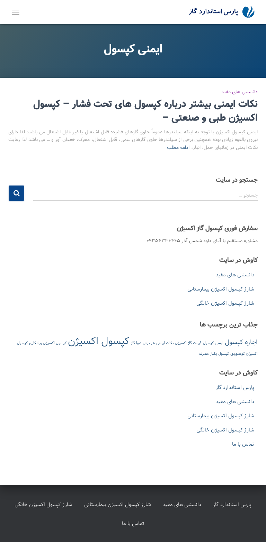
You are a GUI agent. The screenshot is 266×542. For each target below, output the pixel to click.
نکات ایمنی (165, 343)
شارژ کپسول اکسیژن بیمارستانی (220, 289)
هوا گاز (136, 343)
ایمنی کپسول (213, 343)
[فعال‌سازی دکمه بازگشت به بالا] (14, 528)
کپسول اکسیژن (99, 341)
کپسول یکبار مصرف (214, 353)
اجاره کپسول (241, 342)
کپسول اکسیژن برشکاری (47, 343)
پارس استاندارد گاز (235, 387)
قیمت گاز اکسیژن (188, 343)
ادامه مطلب (178, 147)
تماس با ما (243, 444)
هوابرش (149, 343)
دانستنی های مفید (239, 92)
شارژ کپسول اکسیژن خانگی (225, 303)
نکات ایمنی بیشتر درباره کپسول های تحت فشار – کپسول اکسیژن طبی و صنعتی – (145, 111)
